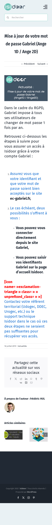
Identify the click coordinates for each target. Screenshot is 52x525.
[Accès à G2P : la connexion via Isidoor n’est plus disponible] (13, 429)
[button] (6, 435)
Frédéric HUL (37, 398)
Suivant (41, 63)
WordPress (31, 492)
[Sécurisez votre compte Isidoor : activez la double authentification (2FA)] (38, 429)
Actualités (22, 346)
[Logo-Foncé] (14, 4)
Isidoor (23, 488)
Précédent (29, 63)
